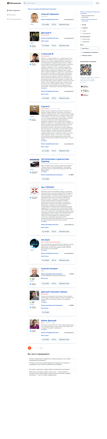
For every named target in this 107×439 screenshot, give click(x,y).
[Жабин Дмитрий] (34, 324)
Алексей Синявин (49, 268)
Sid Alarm (45, 240)
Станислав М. (47, 54)
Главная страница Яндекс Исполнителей (14, 3)
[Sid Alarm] (34, 243)
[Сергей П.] (34, 110)
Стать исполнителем (15, 19)
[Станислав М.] (34, 57)
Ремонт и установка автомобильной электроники (90, 12)
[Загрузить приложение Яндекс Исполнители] (90, 69)
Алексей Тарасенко (50, 14)
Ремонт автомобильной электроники (50, 19)
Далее (41, 348)
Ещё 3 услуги (45, 227)
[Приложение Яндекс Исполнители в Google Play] (85, 90)
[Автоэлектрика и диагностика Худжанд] (34, 162)
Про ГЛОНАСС (47, 187)
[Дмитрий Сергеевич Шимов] (34, 295)
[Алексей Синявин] (34, 272)
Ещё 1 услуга (45, 41)
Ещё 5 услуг (44, 278)
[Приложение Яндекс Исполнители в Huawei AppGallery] (85, 95)
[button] (45, 24)
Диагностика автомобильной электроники (89, 20)
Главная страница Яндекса (8, 3)
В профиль (44, 88)
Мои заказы (12, 14)
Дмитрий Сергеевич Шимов (54, 292)
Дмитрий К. (46, 33)
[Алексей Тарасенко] (34, 17)
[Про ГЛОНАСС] (34, 191)
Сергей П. (45, 106)
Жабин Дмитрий (48, 320)
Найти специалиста (14, 10)
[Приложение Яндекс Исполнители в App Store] (85, 86)
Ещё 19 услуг (45, 308)
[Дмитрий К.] (34, 36)
